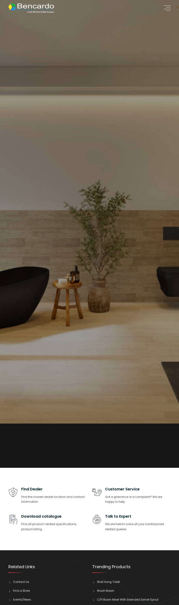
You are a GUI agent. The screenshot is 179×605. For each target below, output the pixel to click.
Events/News (22, 600)
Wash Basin (105, 591)
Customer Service (122, 489)
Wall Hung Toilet (108, 582)
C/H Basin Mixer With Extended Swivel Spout (127, 600)
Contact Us (21, 582)
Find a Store (21, 591)
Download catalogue (41, 516)
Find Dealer (32, 489)
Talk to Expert (118, 516)
